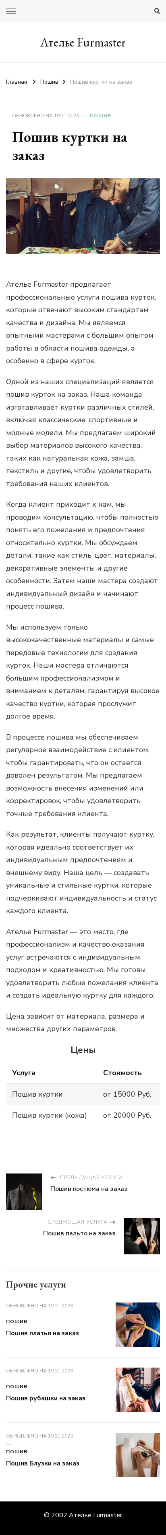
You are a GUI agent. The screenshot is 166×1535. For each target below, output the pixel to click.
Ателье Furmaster (83, 42)
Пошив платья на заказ (42, 1333)
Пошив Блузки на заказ (42, 1463)
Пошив (100, 115)
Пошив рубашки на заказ (45, 1398)
